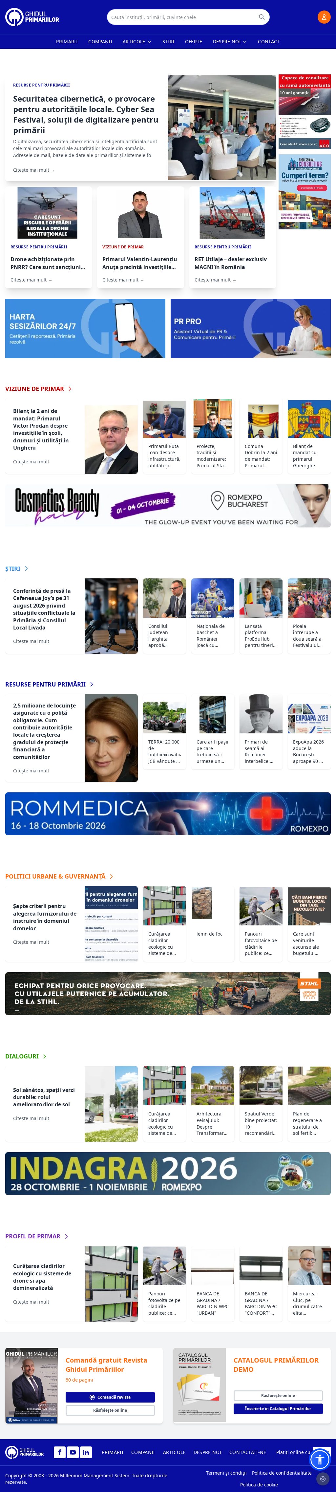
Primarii (67, 41)
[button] (319, 1459)
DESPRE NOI (208, 1452)
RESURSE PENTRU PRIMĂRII (45, 684)
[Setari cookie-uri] (322, 1478)
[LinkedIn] (86, 1452)
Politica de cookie (259, 1485)
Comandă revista (114, 1397)
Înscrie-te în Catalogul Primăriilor (278, 1408)
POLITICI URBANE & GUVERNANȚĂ (55, 876)
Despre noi (227, 41)
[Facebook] (60, 1452)
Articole (134, 41)
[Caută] (262, 17)
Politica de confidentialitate (282, 1473)
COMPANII (143, 1452)
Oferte (193, 41)
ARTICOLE (174, 1452)
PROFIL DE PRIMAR (32, 1236)
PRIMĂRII (112, 1452)
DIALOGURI (22, 1056)
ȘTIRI (12, 568)
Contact (269, 41)
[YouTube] (73, 1452)
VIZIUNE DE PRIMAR (34, 389)
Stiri (168, 41)
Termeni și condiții (226, 1473)
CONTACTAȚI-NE (247, 1452)
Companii (100, 41)
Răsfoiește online (110, 1410)
